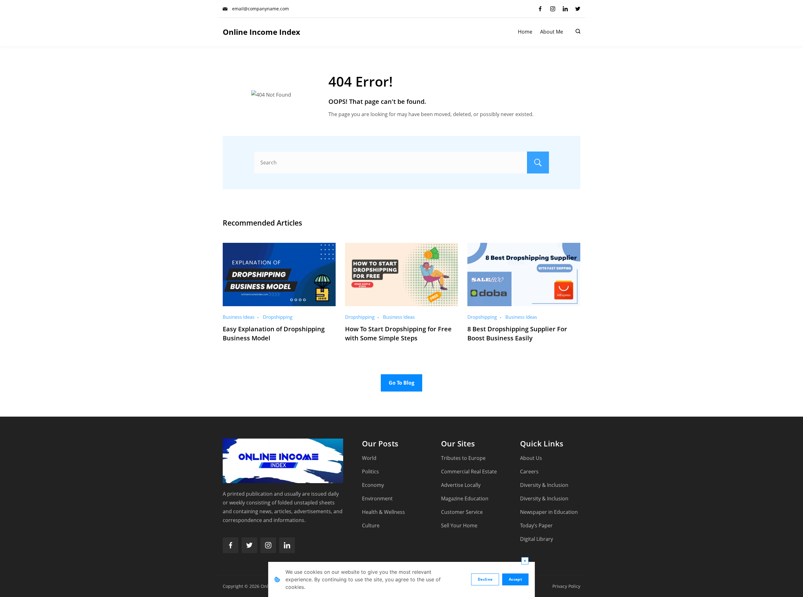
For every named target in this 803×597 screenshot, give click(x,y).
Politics (370, 471)
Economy (373, 485)
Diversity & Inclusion (544, 485)
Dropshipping (277, 317)
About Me (551, 32)
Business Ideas (238, 317)
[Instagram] (552, 8)
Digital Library (536, 539)
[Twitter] (577, 8)
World (369, 458)
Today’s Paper (536, 525)
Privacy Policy (566, 586)
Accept (515, 579)
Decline (485, 579)
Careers (529, 471)
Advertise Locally (461, 485)
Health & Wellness (383, 512)
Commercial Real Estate (469, 471)
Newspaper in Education (549, 512)
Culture (371, 525)
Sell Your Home (459, 525)
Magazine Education (464, 498)
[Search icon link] (576, 32)
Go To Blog (401, 382)
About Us (531, 458)
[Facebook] (540, 8)
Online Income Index (261, 32)
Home (525, 32)
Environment (377, 498)
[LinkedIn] (565, 8)
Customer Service (462, 512)
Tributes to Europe (463, 458)
